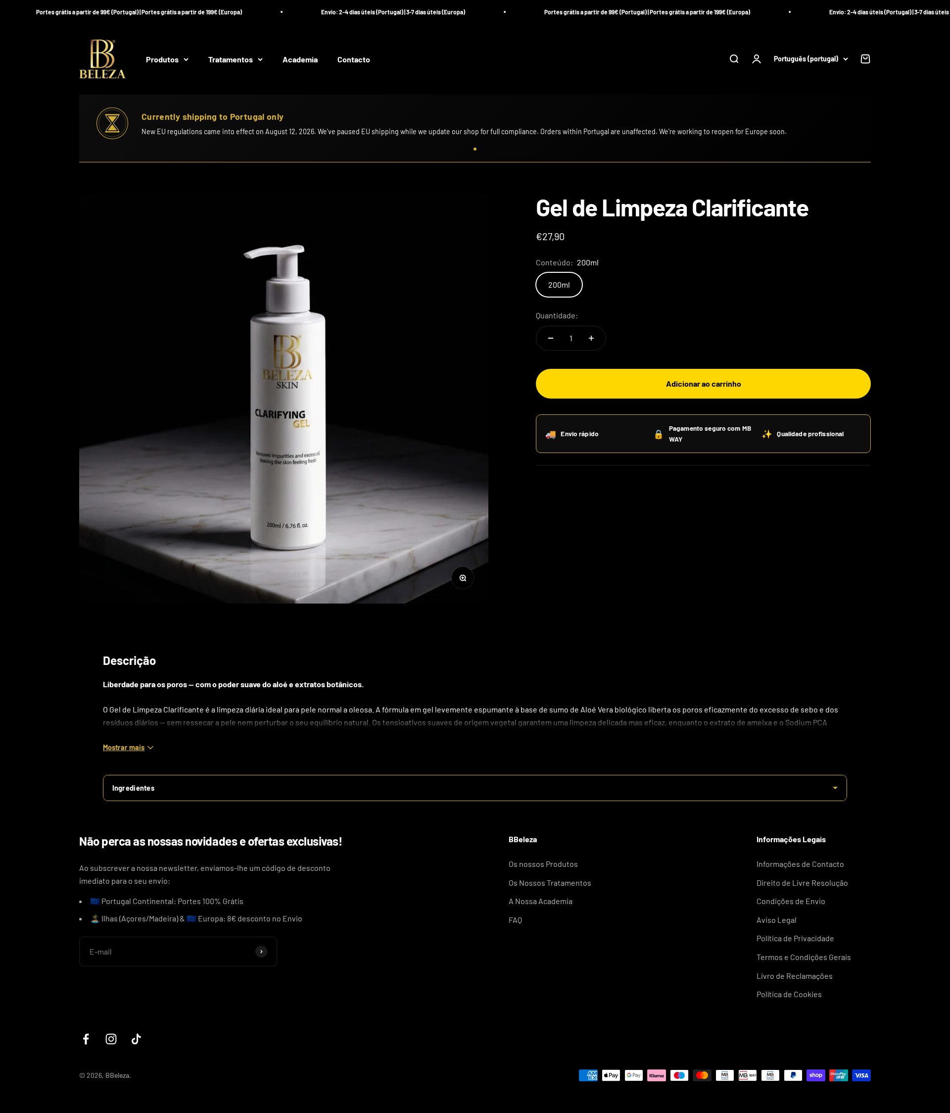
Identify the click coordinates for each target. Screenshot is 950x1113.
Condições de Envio (791, 901)
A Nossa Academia (540, 901)
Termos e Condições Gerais (804, 956)
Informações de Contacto (800, 863)
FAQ (515, 919)
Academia (300, 59)
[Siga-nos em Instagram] (111, 1039)
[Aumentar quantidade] (591, 338)
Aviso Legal (777, 919)
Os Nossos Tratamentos (550, 882)
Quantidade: (557, 315)
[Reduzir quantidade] (550, 338)
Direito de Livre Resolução (802, 882)
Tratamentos (230, 59)
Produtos (162, 59)
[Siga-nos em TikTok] (136, 1039)
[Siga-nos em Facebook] (86, 1039)
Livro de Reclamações (795, 975)
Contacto (353, 59)
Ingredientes (133, 788)
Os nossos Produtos (543, 863)
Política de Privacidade (795, 938)
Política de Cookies (789, 994)
